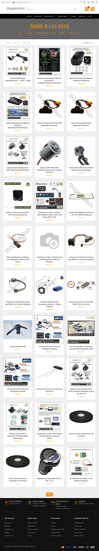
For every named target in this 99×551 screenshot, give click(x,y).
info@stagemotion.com (23, 2)
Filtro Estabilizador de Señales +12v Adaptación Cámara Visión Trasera (18, 259)
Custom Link (9, 535)
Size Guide (31, 532)
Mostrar (8, 42)
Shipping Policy (79, 522)
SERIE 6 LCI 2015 (75, 33)
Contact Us (77, 526)
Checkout (8, 526)
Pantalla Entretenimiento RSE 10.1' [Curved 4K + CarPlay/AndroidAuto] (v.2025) (49, 80)
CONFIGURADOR (42, 33)
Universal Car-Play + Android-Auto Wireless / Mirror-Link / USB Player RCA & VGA (49, 214)
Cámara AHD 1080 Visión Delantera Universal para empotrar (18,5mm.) (49, 170)
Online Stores (78, 532)
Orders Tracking (33, 529)
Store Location (33, 522)
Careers (53, 522)
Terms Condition (56, 535)
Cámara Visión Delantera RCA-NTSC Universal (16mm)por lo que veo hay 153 (81, 391)
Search (53, 526)
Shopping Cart (9, 529)
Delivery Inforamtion (57, 529)
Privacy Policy (55, 532)
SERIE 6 (62, 33)
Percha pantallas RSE (18, 347)
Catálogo (29, 33)
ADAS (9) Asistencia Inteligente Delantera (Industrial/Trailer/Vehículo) (17, 125)
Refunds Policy (79, 535)
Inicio (20, 33)
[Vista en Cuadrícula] (24, 43)
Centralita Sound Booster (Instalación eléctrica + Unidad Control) (49, 304)
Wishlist (7, 532)
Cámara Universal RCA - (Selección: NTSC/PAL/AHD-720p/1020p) (17, 436)
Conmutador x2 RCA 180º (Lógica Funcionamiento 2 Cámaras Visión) (49, 436)
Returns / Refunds (80, 529)
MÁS (49, 494)
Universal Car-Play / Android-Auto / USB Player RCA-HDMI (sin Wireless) (49, 259)
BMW (53, 33)
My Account (8, 522)
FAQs (29, 535)
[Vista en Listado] (29, 43)
